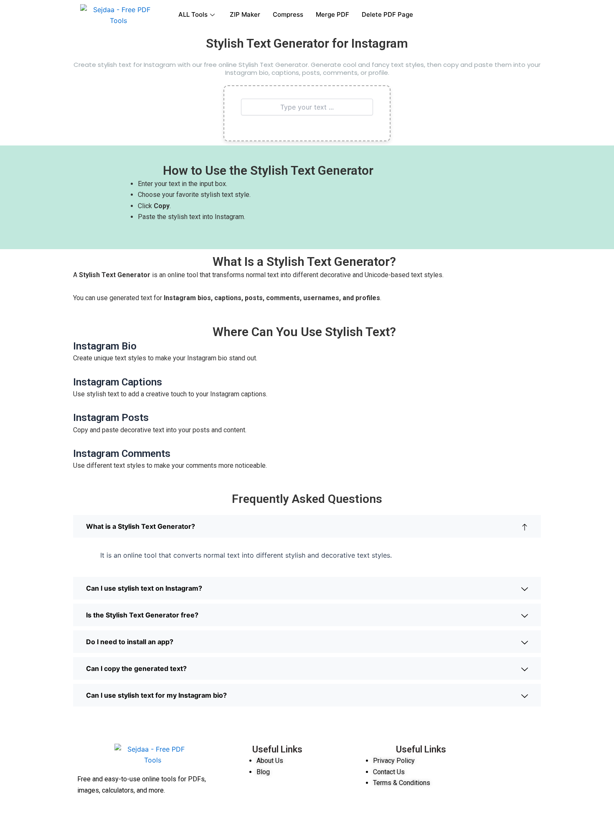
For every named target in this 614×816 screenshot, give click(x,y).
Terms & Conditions (401, 783)
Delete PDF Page (387, 14)
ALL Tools (193, 14)
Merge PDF (332, 14)
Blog (263, 772)
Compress (288, 14)
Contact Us (389, 772)
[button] (307, 526)
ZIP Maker (245, 14)
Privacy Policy (394, 761)
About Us (269, 761)
